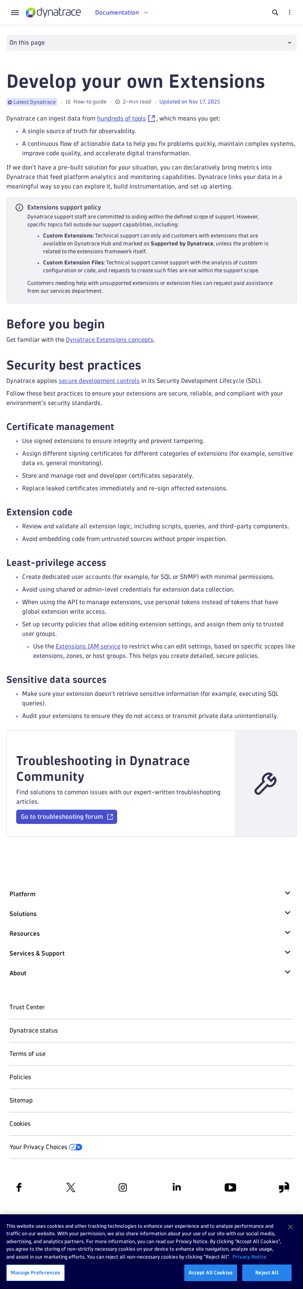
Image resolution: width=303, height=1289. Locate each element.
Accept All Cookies (211, 1272)
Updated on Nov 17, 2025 (189, 101)
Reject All (266, 1272)
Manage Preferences (35, 1272)
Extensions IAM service (88, 646)
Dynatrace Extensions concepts (109, 340)
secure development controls (99, 381)
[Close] (290, 1227)
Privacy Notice (249, 1256)
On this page (27, 42)
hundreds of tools (121, 118)
